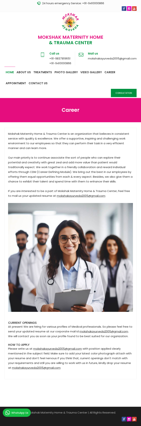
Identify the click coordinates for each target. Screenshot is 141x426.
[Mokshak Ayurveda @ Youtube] (134, 8)
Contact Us (38, 83)
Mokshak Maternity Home (70, 37)
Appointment (16, 83)
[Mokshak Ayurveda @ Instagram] (129, 8)
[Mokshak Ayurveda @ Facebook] (124, 8)
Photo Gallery (66, 72)
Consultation (123, 93)
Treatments (42, 72)
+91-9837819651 (59, 58)
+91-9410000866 (93, 3)
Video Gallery (91, 72)
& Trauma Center (70, 42)
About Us (24, 72)
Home (10, 72)
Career (109, 72)
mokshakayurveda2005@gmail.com (112, 58)
